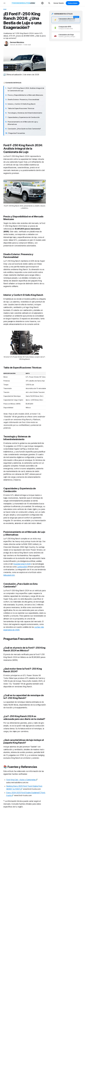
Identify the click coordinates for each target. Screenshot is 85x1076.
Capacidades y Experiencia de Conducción (23, 117)
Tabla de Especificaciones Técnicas (21, 108)
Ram (4, 9)
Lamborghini (22, 567)
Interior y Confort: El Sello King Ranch (21, 104)
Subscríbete (72, 3)
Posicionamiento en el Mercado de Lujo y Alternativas (23, 123)
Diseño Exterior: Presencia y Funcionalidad (23, 99)
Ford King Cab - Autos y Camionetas (20, 780)
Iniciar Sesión (59, 3)
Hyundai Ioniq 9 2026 (22, 564)
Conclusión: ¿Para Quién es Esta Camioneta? (24, 129)
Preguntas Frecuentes (16, 133)
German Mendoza (17, 42)
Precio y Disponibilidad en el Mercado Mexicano (25, 95)
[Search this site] (49, 3)
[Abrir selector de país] (42, 3)
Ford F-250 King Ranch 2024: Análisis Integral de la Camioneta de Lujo (26, 89)
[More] (4, 3)
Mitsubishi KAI (9, 575)
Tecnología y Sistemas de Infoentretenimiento (25, 113)
